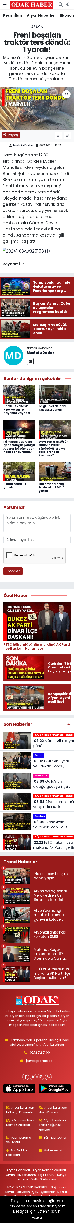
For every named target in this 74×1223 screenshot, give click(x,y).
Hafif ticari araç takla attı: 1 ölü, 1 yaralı (51, 487)
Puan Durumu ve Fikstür (18, 1139)
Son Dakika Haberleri (16, 1152)
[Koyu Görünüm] (68, 4)
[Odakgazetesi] (31, 4)
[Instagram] (40, 1077)
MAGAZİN (41, 775)
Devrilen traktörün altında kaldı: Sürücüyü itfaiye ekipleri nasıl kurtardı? (54, 448)
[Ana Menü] (5, 4)
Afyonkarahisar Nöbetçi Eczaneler (20, 1109)
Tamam (37, 1218)
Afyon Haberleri (41, 15)
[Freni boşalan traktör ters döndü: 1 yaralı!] (37, 108)
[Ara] (61, 4)
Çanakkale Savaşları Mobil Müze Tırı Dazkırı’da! (51, 825)
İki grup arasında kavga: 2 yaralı (52, 408)
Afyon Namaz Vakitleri (49, 1170)
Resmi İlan (12, 15)
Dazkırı (40, 816)
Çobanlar (48, 1192)
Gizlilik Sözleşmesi (43, 1179)
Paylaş (13, 135)
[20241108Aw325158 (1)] (26, 251)
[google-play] (54, 1089)
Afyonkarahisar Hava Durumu (53, 1109)
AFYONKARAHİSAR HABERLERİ (28, 1187)
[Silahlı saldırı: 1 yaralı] (19, 471)
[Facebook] (25, 1077)
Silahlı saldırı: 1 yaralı (14, 485)
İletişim (22, 1179)
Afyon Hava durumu (21, 1174)
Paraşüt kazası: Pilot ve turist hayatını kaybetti (17, 409)
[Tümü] (69, 724)
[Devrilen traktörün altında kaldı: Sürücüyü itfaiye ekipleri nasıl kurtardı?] (55, 429)
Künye (61, 1174)
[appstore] (19, 1089)
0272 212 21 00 (40, 1052)
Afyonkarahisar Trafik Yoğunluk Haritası (52, 1125)
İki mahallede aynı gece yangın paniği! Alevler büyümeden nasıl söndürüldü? (19, 447)
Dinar (39, 755)
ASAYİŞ (37, 26)
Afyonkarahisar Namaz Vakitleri (20, 1122)
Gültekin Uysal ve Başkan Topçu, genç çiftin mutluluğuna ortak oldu (51, 764)
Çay (35, 1192)
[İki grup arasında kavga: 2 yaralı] (55, 393)
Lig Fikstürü (46, 1174)
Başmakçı (58, 1187)
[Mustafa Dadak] (13, 355)
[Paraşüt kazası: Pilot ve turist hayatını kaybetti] (19, 393)
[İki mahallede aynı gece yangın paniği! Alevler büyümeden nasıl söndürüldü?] (19, 429)
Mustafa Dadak (23, 145)
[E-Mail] (30, 361)
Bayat (9, 1192)
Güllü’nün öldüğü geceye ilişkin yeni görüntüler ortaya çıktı (51, 784)
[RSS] (48, 1077)
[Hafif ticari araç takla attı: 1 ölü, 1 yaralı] (55, 471)
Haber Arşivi (53, 1150)
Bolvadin (23, 1192)
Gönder (13, 571)
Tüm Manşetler (55, 1137)
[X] (33, 1077)
